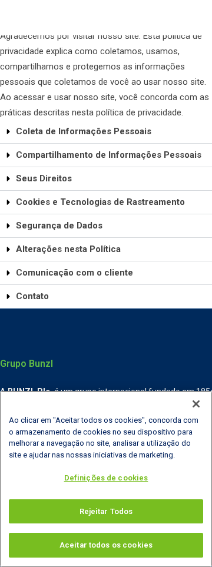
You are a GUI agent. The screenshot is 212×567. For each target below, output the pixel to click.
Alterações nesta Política (68, 249)
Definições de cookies (106, 477)
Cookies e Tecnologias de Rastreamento (100, 202)
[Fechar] (196, 404)
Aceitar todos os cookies (106, 545)
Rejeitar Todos (106, 511)
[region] (106, 479)
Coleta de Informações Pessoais (83, 131)
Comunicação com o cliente (74, 272)
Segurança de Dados (59, 225)
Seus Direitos (44, 178)
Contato (32, 296)
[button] (106, 132)
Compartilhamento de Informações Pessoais (108, 155)
